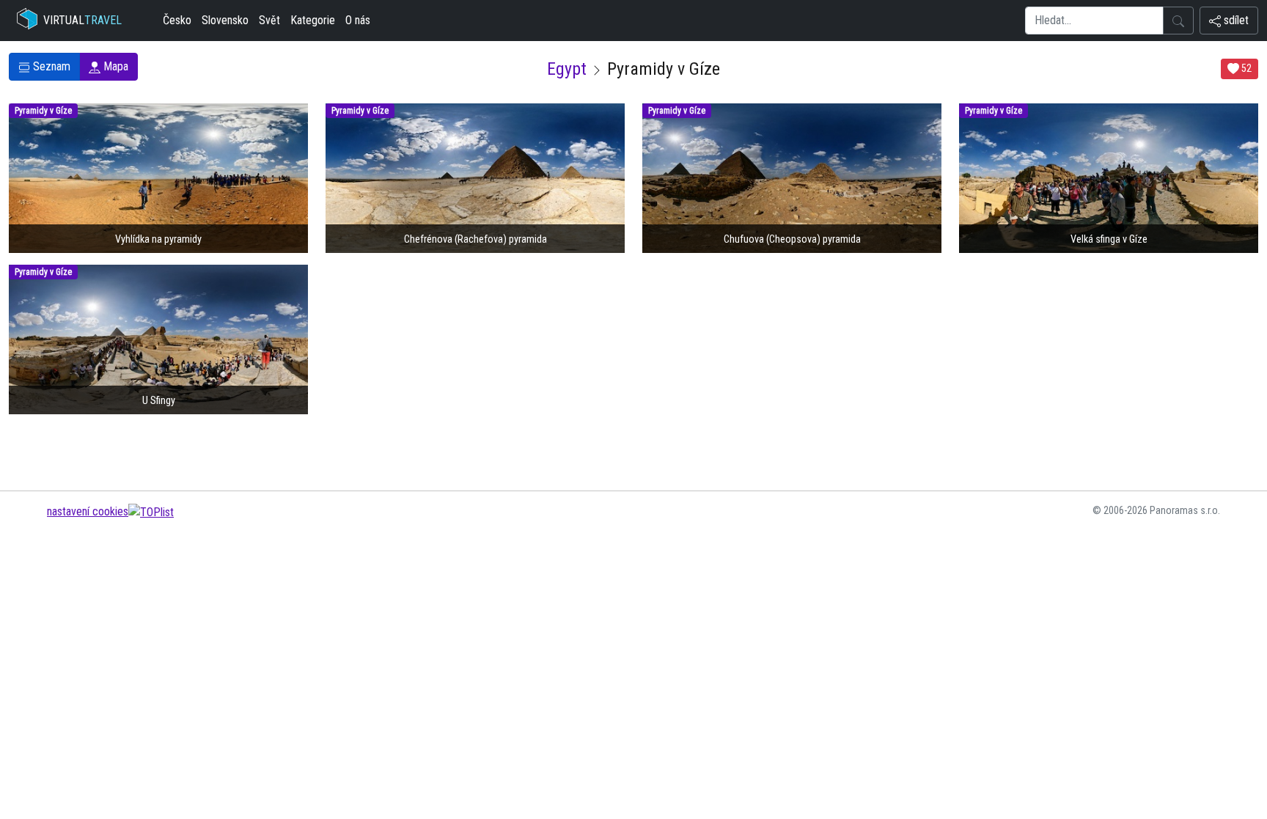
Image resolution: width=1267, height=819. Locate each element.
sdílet (1235, 20)
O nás (357, 20)
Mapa (114, 66)
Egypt (567, 69)
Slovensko (225, 20)
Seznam (50, 66)
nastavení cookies (87, 511)
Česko (177, 20)
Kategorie (312, 20)
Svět (269, 20)
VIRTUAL (82, 20)
